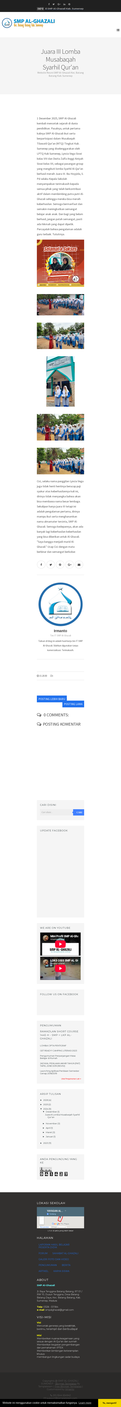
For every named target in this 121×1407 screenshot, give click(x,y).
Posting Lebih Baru (51, 699)
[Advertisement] (60, 107)
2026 (46, 1100)
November (52, 1123)
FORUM (43, 1253)
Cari (79, 812)
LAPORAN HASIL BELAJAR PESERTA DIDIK (54, 1246)
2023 (46, 1143)
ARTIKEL (44, 1271)
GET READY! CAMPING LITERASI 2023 (58, 1050)
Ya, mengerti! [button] (110, 1403)
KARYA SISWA (61, 1271)
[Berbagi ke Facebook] (41, 564)
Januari (50, 1136)
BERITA (66, 1265)
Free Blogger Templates (68, 1386)
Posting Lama (73, 704)
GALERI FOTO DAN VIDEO (54, 1259)
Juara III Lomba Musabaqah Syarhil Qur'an (62, 1115)
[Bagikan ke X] (50, 564)
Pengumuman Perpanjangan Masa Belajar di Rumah (57, 1057)
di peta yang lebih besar (63, 1231)
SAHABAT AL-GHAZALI (65, 1253)
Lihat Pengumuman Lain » (71, 1079)
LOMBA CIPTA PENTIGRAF (53, 1045)
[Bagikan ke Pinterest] (60, 564)
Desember (52, 1111)
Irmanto (69, 1389)
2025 (46, 1104)
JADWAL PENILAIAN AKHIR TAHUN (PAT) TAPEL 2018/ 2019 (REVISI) (60, 1064)
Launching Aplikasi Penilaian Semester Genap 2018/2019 (59, 1072)
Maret (49, 1132)
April (48, 1128)
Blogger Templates (65, 1383)
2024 (46, 1109)
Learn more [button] (85, 1402)
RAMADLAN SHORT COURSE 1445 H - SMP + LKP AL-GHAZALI (59, 1035)
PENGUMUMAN (48, 1265)
